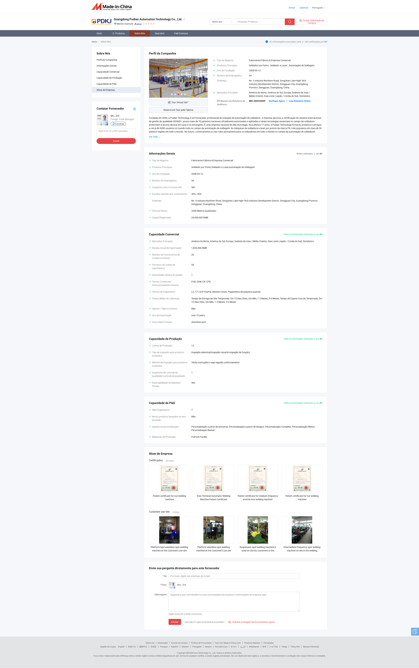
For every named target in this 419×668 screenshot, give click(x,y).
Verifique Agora (277, 101)
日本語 (153, 646)
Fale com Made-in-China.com (228, 643)
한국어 (234, 646)
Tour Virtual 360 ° (180, 102)
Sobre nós (150, 643)
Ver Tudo (153, 136)
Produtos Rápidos (252, 643)
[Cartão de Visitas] (134, 108)
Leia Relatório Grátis (299, 101)
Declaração (163, 643)
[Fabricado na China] (113, 6)
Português (196, 646)
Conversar (119, 124)
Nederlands (254, 646)
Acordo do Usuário (179, 643)
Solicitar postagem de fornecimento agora (251, 622)
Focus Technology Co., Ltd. (204, 652)
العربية (243, 646)
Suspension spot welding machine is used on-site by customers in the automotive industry (258, 550)
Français (164, 646)
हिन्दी (264, 646)
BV (325, 41)
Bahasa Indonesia (311, 646)
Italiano (208, 646)
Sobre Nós (140, 33)
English (121, 646)
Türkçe (284, 646)
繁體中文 (143, 646)
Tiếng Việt (295, 646)
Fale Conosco (181, 33)
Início (99, 33)
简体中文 (132, 646)
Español (174, 646)
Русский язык (221, 646)
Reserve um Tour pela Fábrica (178, 109)
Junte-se (303, 7)
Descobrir (159, 33)
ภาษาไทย (274, 646)
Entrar (292, 7)
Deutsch (185, 646)
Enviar (116, 140)
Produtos (120, 33)
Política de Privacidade (201, 643)
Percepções (269, 643)
